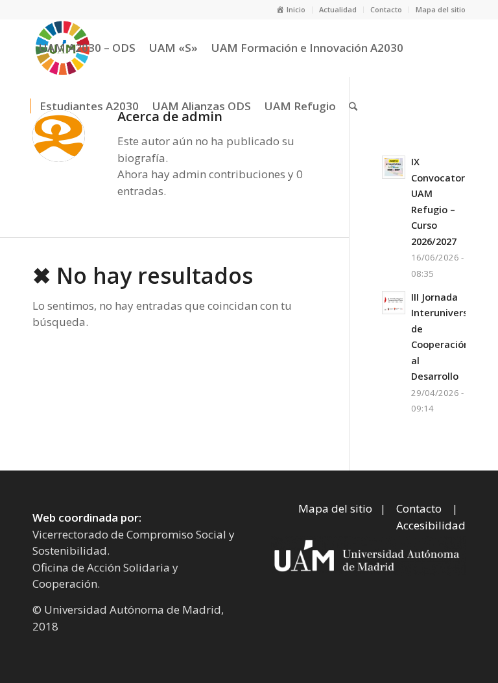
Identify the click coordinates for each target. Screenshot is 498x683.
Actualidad (338, 9)
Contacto (386, 9)
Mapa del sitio (441, 9)
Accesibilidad (431, 525)
